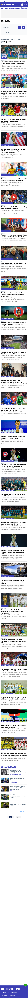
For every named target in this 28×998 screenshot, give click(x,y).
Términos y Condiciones (9, 995)
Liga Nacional (4, 8)
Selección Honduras (14, 8)
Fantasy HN (7, 1)
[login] (22, 4)
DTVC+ (2, 1)
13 (17, 817)
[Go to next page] (20, 817)
